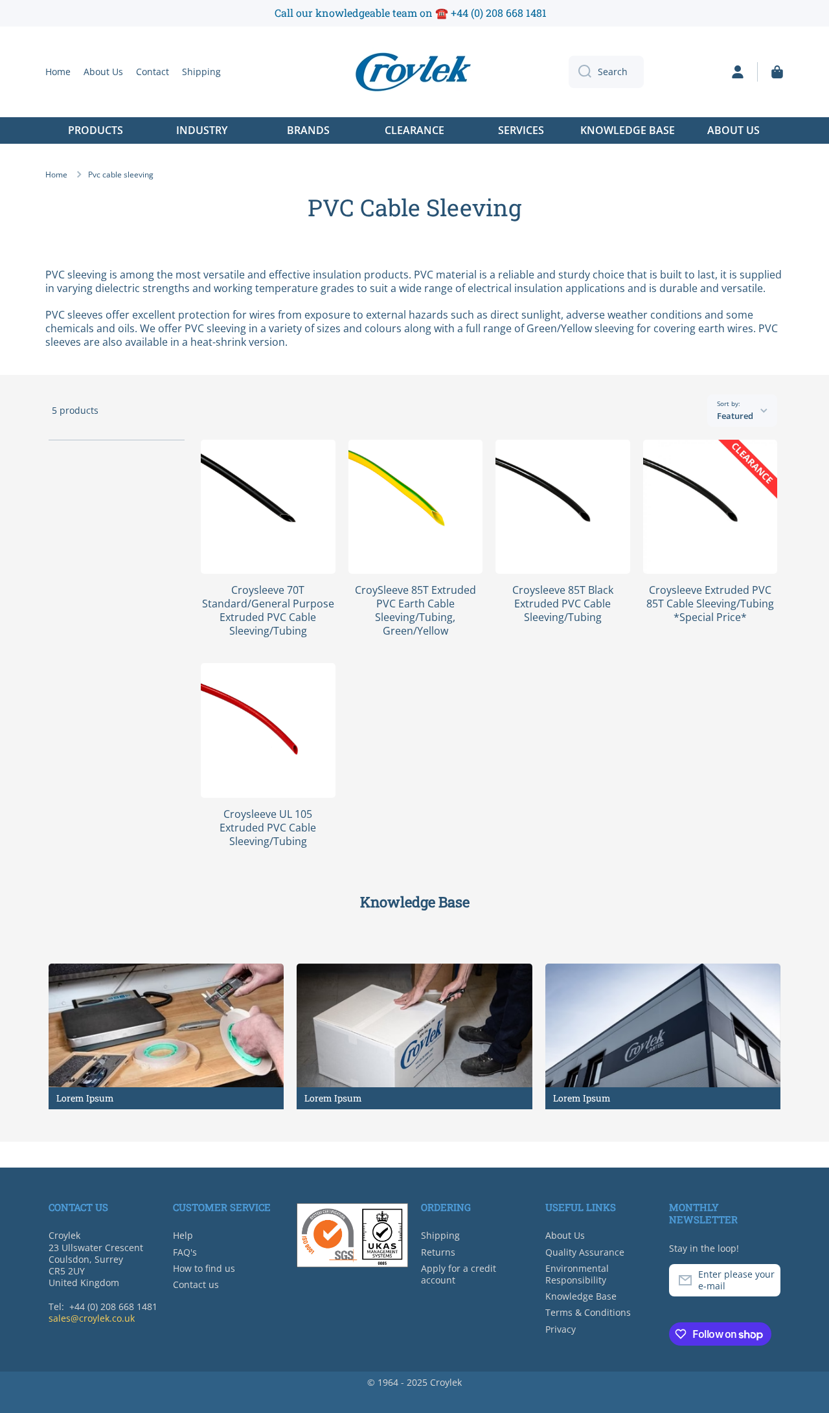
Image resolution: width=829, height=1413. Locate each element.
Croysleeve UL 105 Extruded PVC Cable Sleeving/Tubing (268, 828)
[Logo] (414, 72)
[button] (777, 71)
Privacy (560, 1329)
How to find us (204, 1268)
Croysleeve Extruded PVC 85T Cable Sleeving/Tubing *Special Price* (710, 603)
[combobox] (606, 72)
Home (56, 175)
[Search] (580, 72)
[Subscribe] (764, 1280)
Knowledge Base (581, 1296)
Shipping (440, 1235)
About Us (565, 1235)
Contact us (196, 1284)
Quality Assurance (584, 1252)
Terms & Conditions (588, 1312)
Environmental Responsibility (577, 1274)
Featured (735, 416)
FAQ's (185, 1252)
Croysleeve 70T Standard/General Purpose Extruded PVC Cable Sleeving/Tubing (268, 610)
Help (183, 1235)
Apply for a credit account (458, 1274)
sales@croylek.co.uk (92, 1318)
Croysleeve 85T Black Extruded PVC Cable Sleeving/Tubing (562, 603)
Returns (438, 1252)
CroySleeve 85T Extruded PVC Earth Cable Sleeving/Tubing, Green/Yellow (415, 610)
